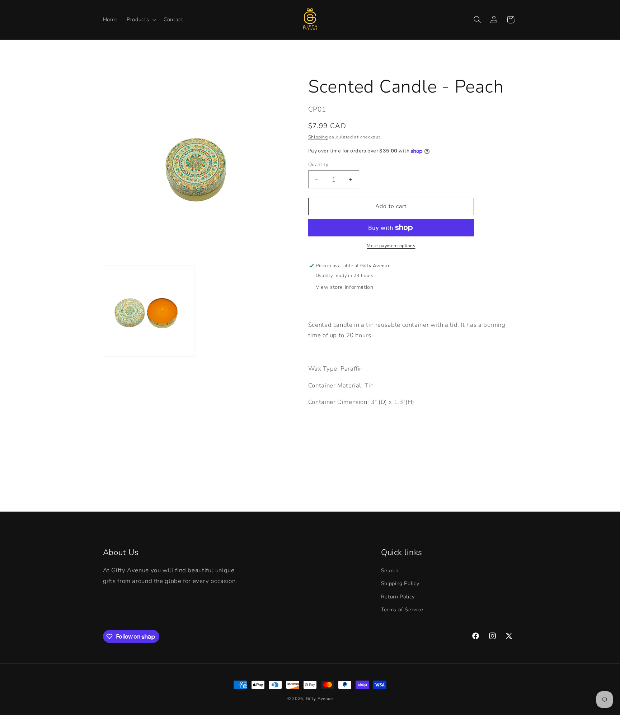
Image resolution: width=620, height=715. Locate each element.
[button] (140, 20)
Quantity (318, 164)
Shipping (318, 137)
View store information (345, 287)
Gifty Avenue (319, 698)
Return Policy (398, 596)
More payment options (391, 246)
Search (390, 570)
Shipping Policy (400, 583)
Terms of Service (402, 609)
